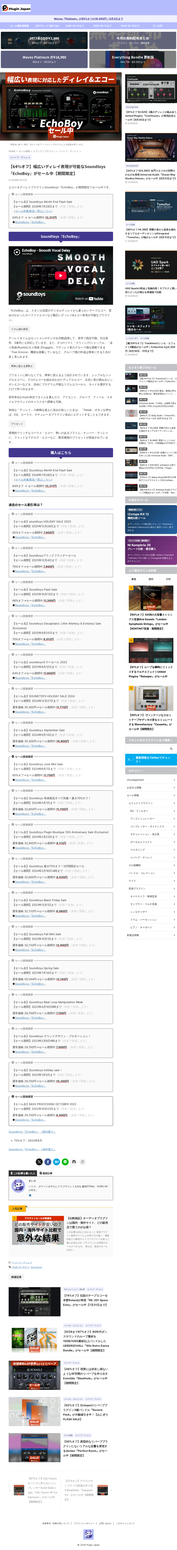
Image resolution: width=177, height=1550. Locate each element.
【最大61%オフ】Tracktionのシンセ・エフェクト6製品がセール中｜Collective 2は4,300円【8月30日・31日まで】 (150, 347)
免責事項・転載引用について (55, 1523)
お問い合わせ (105, 1523)
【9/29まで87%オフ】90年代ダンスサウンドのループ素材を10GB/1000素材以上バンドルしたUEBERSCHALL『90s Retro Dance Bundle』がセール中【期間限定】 (86, 1341)
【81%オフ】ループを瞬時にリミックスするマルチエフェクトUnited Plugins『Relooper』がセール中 (151, 671)
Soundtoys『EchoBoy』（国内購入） (32, 1131)
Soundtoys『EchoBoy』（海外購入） (32, 1149)
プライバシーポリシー (84, 1523)
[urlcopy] (82, 1161)
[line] (65, 1161)
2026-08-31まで (102, 25)
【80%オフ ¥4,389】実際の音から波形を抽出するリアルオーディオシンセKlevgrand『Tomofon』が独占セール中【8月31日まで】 (151, 233)
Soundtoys (36, 1267)
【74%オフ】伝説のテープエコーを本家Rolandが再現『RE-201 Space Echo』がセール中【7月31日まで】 (85, 1300)
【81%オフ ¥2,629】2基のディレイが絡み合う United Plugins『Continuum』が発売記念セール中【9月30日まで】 (151, 115)
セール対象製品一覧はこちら (33, 211)
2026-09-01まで (75, 25)
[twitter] (39, 1161)
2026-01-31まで (20, 1267)
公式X (160, 25)
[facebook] (47, 1161)
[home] (30, 1195)
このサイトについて (125, 1523)
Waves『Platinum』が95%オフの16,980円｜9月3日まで (88, 18)
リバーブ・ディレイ (22, 1262)
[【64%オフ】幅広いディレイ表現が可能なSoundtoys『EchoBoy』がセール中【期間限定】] (56, 1161)
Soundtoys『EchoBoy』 (30, 222)
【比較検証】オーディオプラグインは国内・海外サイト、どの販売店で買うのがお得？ (87, 1222)
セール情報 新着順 (19, 25)
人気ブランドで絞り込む (47, 25)
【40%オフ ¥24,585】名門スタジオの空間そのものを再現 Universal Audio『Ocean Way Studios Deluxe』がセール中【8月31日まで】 (151, 174)
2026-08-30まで (130, 25)
